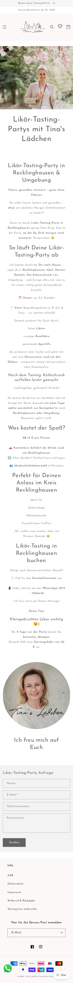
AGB (10, 875)
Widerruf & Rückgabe (21, 900)
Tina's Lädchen (31, 976)
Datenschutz (15, 883)
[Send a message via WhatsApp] (8, 968)
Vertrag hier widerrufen (22, 909)
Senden (14, 842)
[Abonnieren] (61, 932)
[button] (5, 27)
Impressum (14, 892)
